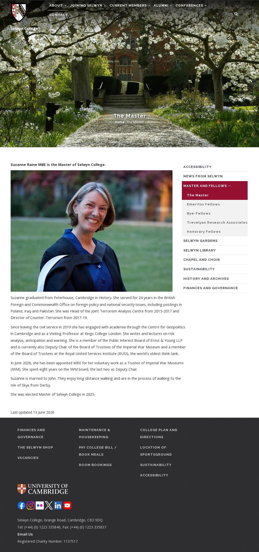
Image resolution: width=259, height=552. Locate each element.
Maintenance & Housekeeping (94, 433)
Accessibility (197, 167)
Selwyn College (24, 28)
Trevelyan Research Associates (217, 222)
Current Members (129, 5)
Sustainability (199, 269)
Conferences (190, 5)
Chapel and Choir (201, 260)
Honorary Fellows (204, 231)
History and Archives (206, 279)
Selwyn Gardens (200, 241)
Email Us (25, 534)
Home (119, 122)
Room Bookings (95, 465)
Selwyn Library (199, 250)
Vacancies (27, 458)
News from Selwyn (203, 176)
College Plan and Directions (158, 433)
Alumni (161, 5)
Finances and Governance (210, 288)
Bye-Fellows (199, 213)
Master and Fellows (205, 186)
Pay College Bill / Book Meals (98, 450)
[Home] (19, 12)
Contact (59, 15)
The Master (198, 195)
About (56, 5)
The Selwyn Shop (35, 447)
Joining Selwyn (86, 5)
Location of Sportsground (156, 450)
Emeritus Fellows (203, 204)
